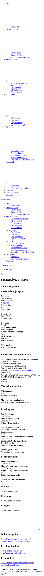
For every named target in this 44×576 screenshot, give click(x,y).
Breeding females (12, 551)
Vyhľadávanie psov (18, 553)
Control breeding (17, 151)
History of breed (17, 53)
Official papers (16, 90)
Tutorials (12, 565)
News (8, 3)
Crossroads (10, 162)
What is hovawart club (19, 83)
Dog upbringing (17, 123)
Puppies (8, 553)
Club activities (16, 92)
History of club (16, 85)
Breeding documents (19, 158)
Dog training (16, 120)
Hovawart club (11, 59)
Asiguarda (5, 303)
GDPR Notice (6, 563)
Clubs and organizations (20, 188)
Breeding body (16, 153)
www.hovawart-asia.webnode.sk (20, 370)
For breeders (11, 94)
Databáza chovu (12, 192)
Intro (3, 551)
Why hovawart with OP (20, 57)
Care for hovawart (18, 125)
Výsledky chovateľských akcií (22, 160)
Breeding (9, 127)
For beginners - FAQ (19, 155)
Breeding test (16, 88)
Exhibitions (15, 118)
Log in (18, 565)
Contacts (9, 190)
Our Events (15, 27)
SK (7, 195)
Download (15, 186)
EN (11, 195)
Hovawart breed (12, 29)
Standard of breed (17, 55)
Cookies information (20, 563)
